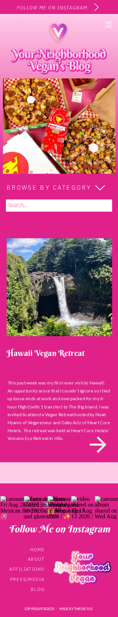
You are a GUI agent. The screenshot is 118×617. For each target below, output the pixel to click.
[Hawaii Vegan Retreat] (59, 287)
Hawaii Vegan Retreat (45, 353)
